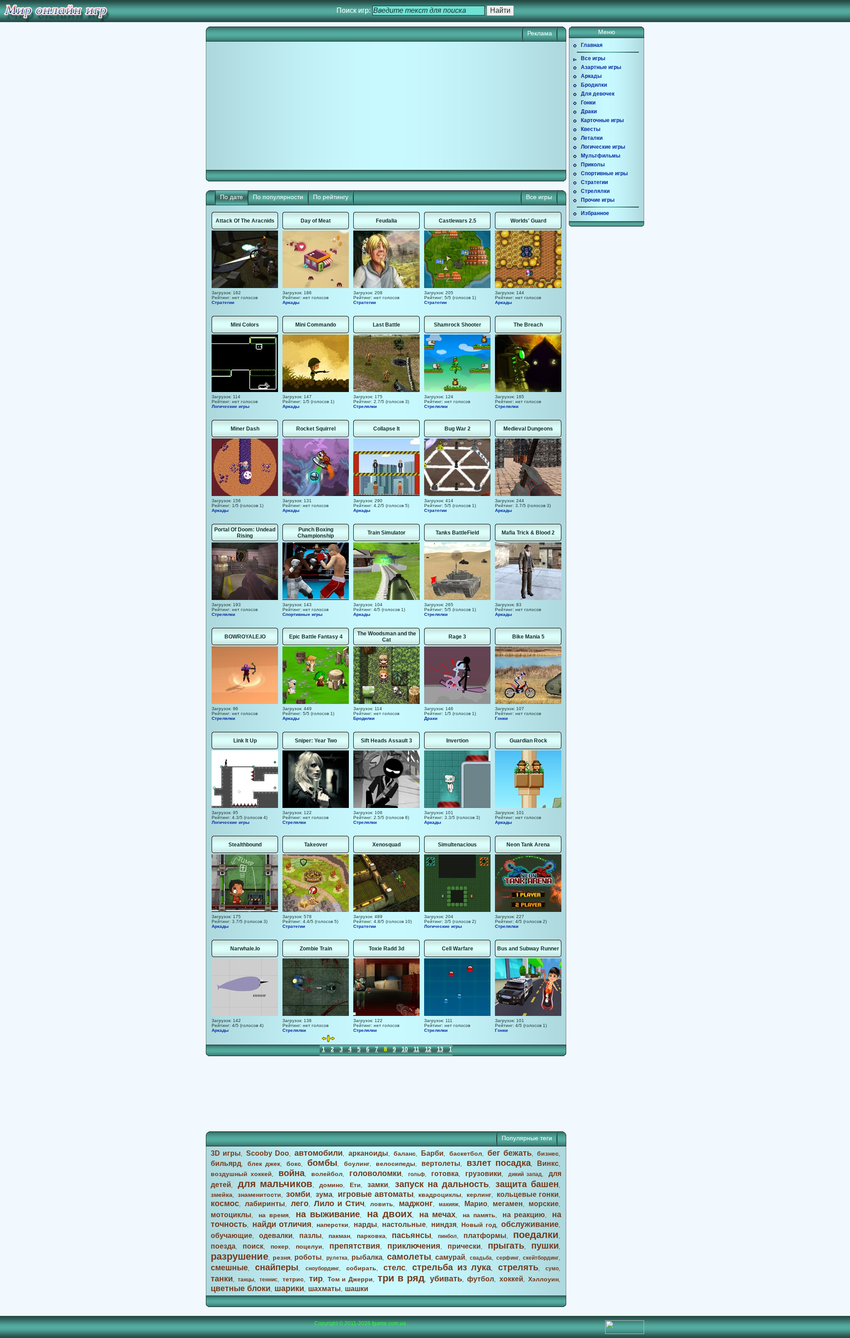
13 (440, 1049)
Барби (432, 1153)
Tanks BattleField (457, 533)
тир (316, 1278)
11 (416, 1049)
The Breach (528, 325)
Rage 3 (457, 637)
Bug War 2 (457, 429)
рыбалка (367, 1257)
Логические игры (231, 406)
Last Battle (386, 325)
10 (405, 1049)
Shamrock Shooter (457, 325)
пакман (339, 1235)
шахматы (324, 1288)
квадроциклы (439, 1194)
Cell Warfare (457, 949)
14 (452, 1049)
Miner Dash (245, 429)
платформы (485, 1235)
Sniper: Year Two (316, 741)
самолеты (409, 1256)
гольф (416, 1174)
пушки (545, 1245)
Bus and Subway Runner (528, 949)
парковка (371, 1235)
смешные (229, 1267)
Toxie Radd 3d (386, 949)
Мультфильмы (600, 156)
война (291, 1173)
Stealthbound (245, 845)
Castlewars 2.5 (457, 221)
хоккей (511, 1279)
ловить (381, 1203)
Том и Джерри (350, 1279)
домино (331, 1184)
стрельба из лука (451, 1267)
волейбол (327, 1173)
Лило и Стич (339, 1203)
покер (279, 1246)
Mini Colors (245, 325)
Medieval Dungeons (528, 429)
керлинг (479, 1194)
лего (300, 1203)
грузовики (483, 1173)
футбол (480, 1279)
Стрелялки (365, 406)
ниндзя (443, 1224)
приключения (413, 1246)
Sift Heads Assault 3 (386, 741)
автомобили (318, 1153)
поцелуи (309, 1246)
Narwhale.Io (245, 949)
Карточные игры (602, 120)
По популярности (278, 196)
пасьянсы (411, 1235)
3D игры (226, 1153)
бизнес (548, 1153)
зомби (298, 1194)
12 (428, 1049)
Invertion (457, 741)
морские (544, 1203)
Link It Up (245, 741)
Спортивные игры (302, 614)
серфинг (507, 1258)
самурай (450, 1257)
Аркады (291, 302)
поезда (223, 1246)
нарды (365, 1224)
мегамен (508, 1203)
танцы (246, 1279)
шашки (356, 1288)
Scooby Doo (267, 1153)
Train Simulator (386, 533)
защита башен (527, 1184)
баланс (405, 1153)
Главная (592, 45)
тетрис (293, 1279)
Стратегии (223, 302)
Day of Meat (316, 221)
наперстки (332, 1224)
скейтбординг (541, 1258)
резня (281, 1257)
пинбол (447, 1236)
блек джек (263, 1163)
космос (225, 1203)
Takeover (316, 845)
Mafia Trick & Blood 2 (528, 533)
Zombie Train (316, 949)
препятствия (354, 1246)
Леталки (592, 138)
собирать (361, 1268)
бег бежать (509, 1153)
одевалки (276, 1235)
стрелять (518, 1267)
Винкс (548, 1163)
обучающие (231, 1235)
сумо (552, 1268)
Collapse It (386, 429)
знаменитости (259, 1194)
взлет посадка (499, 1163)
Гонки (501, 718)
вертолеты (440, 1163)
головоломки (375, 1173)
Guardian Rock (528, 741)
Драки (430, 718)
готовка (445, 1173)
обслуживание (530, 1224)
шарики (289, 1288)
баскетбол (465, 1153)
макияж (449, 1204)
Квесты (590, 129)
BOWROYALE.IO (245, 637)
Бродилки (364, 718)
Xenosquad (386, 845)
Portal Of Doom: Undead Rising (244, 533)
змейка (221, 1194)
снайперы (276, 1267)
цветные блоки (240, 1288)
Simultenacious (457, 845)
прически (464, 1246)
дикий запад (525, 1174)
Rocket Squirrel (316, 429)
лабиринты (265, 1203)
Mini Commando (315, 325)
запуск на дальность (442, 1184)
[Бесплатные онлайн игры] (55, 11)
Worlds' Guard (528, 221)
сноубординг (322, 1268)
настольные (404, 1224)
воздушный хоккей (241, 1173)
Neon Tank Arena (528, 845)
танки (222, 1278)
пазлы (310, 1235)
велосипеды (395, 1163)
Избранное (595, 213)
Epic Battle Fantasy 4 (316, 637)
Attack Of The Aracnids (245, 221)
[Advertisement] (299, 106)
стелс (394, 1267)
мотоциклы (231, 1215)
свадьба (481, 1258)
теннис (268, 1279)
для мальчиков (275, 1183)
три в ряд (401, 1278)
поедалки (536, 1234)
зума (324, 1194)
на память (479, 1215)
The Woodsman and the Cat (386, 637)
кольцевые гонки (528, 1194)
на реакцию (523, 1215)
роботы (308, 1257)
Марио (475, 1203)
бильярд (226, 1163)
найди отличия (282, 1224)
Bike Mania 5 (528, 637)
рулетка (337, 1258)
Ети (355, 1184)
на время (274, 1215)
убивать (446, 1278)
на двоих (389, 1213)
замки (377, 1184)
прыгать (506, 1245)
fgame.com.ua (389, 1323)
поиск (253, 1246)
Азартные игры (601, 67)
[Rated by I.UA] (624, 1332)
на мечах (437, 1214)
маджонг (416, 1203)
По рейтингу (330, 196)
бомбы (322, 1163)
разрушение (239, 1256)
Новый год (478, 1224)
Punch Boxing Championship (316, 533)
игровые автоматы (375, 1194)
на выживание (328, 1214)
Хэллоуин (543, 1279)
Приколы (593, 164)
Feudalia (386, 221)
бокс (293, 1163)
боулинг (357, 1163)
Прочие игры (597, 200)
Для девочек (597, 94)
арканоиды (368, 1153)
